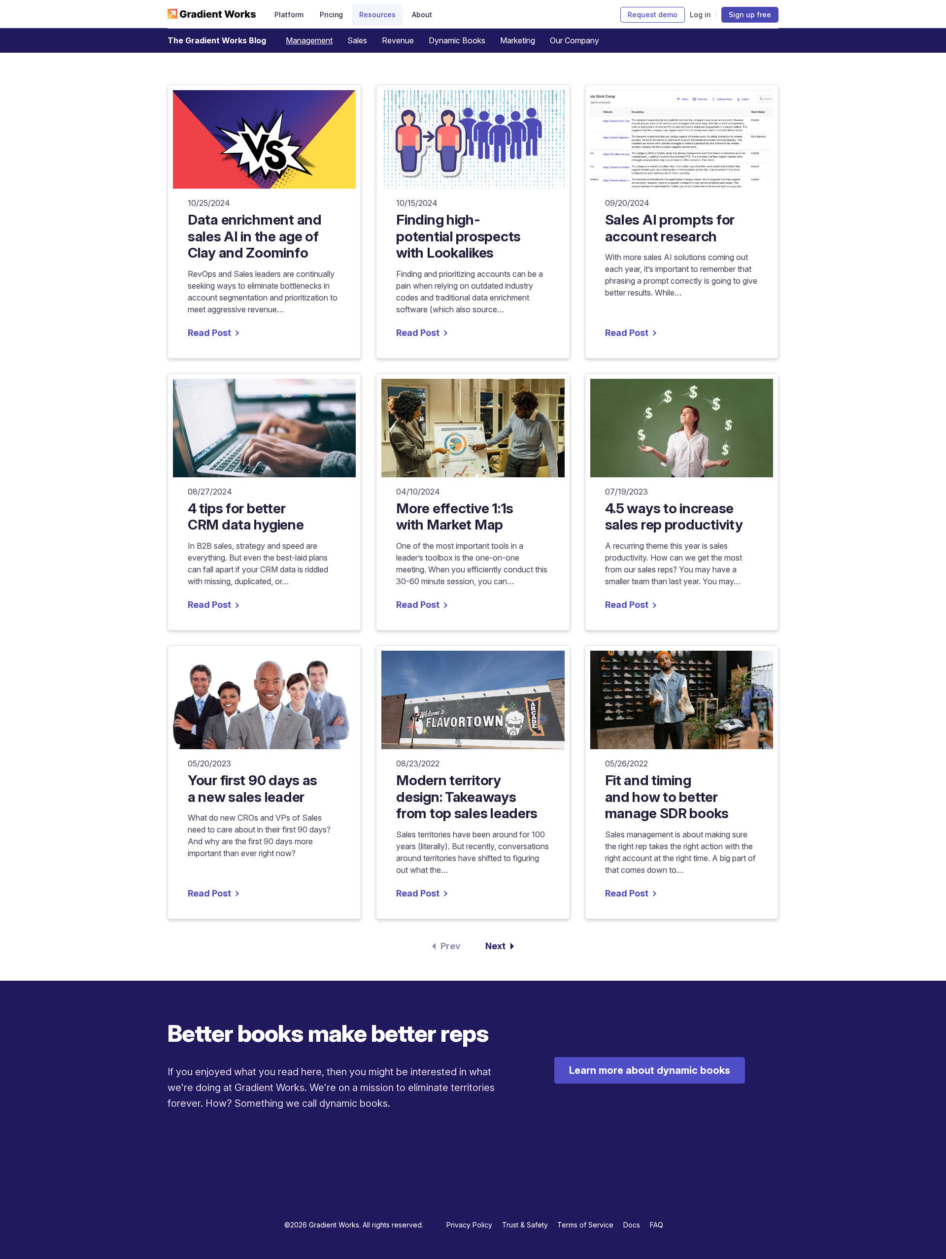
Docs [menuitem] (631, 1225)
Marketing (517, 40)
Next (495, 946)
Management (309, 40)
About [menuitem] (422, 14)
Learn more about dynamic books (649, 1070)
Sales (357, 40)
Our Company (574, 40)
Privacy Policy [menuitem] (469, 1225)
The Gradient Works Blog (217, 40)
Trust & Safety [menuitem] (525, 1225)
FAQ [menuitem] (656, 1225)
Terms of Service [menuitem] (585, 1225)
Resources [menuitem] (377, 14)
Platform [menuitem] (288, 14)
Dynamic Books (457, 40)
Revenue (398, 40)
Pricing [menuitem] (331, 14)
